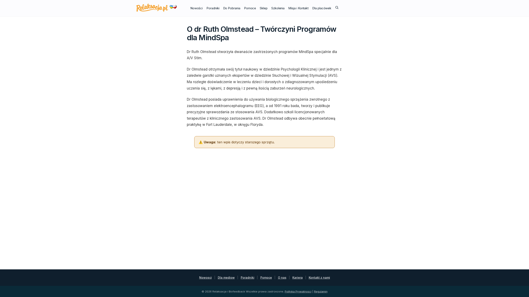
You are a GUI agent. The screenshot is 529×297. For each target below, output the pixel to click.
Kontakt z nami (319, 277)
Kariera (297, 277)
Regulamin (321, 291)
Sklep (264, 8)
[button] (337, 8)
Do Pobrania (231, 8)
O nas (282, 277)
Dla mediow (226, 277)
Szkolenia (278, 8)
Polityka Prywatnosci (298, 291)
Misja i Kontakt (298, 8)
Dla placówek (321, 8)
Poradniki (212, 8)
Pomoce (250, 8)
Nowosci (205, 277)
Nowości (196, 8)
